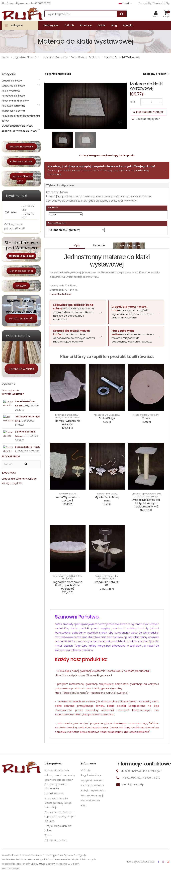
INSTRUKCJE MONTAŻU (21, 318)
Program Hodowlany (21, 146)
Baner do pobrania (21, 271)
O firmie (85, 770)
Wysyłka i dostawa (92, 780)
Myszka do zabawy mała (107, 498)
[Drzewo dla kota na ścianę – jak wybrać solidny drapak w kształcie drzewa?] (8, 434)
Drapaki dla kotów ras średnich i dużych (107, 577)
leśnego (6, 483)
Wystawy (21, 285)
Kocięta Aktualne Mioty (23, 178)
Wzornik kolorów (129, 245)
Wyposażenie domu (13, 110)
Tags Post (9, 473)
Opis (77, 245)
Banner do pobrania (56, 770)
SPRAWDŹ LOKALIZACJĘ (21, 256)
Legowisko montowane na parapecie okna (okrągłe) (67, 585)
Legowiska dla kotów (60, 294)
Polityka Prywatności (93, 790)
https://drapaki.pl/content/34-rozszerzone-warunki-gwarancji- (92, 692)
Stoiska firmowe (90, 800)
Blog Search (11, 456)
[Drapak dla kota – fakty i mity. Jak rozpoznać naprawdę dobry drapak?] (8, 449)
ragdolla (17, 483)
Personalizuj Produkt (149, 112)
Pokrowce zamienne (13, 105)
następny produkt (154, 73)
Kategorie (17, 25)
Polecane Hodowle (21, 161)
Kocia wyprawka (67, 493)
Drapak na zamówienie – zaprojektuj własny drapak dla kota (60, 817)
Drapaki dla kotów (12, 80)
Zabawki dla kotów (107, 493)
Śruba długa (107, 418)
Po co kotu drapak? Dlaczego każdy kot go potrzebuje (58, 803)
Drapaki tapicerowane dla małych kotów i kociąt (146, 495)
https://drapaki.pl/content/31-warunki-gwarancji (83, 675)
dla (13, 478)
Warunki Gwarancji (92, 795)
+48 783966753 (42, 3)
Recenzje (99, 245)
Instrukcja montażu (55, 840)
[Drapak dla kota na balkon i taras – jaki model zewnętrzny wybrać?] (8, 403)
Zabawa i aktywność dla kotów (19, 130)
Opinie (48, 835)
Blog (84, 805)
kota (18, 478)
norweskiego (29, 478)
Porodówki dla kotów (13, 95)
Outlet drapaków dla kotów (17, 125)
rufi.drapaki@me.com (17, 3)
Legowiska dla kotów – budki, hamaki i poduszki (67, 416)
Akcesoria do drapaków (107, 415)
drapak (6, 478)
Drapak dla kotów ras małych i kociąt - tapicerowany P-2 (146, 503)
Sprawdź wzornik (21, 369)
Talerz (146, 418)
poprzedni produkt (59, 73)
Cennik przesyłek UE (92, 785)
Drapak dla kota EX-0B (107, 583)
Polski (125, 3)
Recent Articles (13, 394)
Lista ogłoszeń (10, 390)
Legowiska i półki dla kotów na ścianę (67, 577)
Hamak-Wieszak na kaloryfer (67, 422)
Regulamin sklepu (91, 775)
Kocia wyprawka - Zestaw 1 (67, 498)
